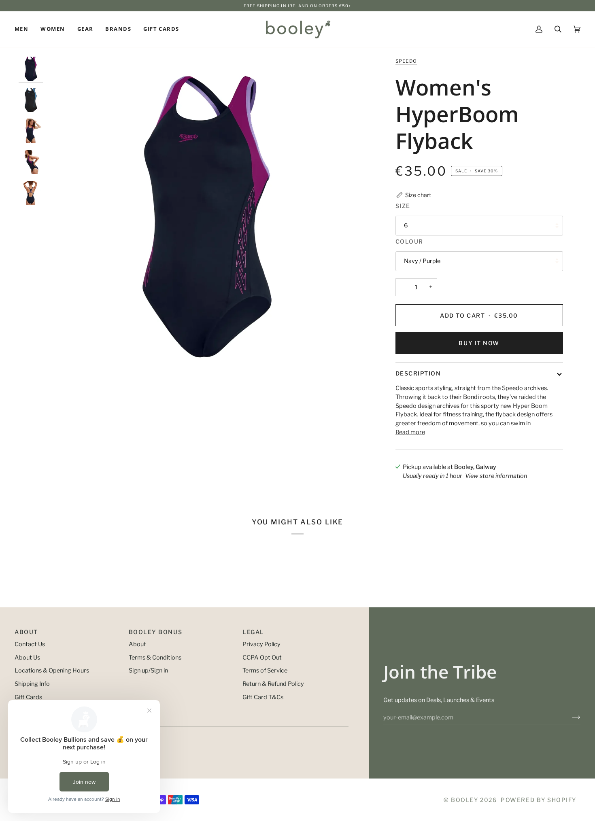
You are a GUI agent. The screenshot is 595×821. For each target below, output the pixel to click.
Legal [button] (253, 631)
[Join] (569, 717)
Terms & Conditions (155, 657)
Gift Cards (28, 697)
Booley (464, 799)
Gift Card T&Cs (262, 697)
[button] (24, 29)
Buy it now (479, 342)
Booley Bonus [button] (155, 631)
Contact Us (30, 644)
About (137, 644)
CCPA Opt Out (262, 657)
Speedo (406, 61)
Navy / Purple (422, 261)
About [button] (26, 631)
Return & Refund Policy (273, 683)
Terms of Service (264, 670)
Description (418, 373)
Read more (410, 432)
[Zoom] (207, 217)
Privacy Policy (261, 644)
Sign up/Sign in (148, 670)
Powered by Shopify (538, 799)
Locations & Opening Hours (52, 670)
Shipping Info (32, 683)
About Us (27, 657)
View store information (496, 475)
